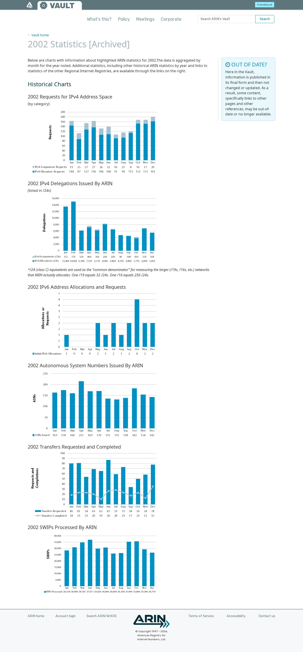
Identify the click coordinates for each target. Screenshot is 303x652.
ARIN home (36, 616)
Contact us (267, 616)
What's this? (99, 19)
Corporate (171, 19)
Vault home (40, 35)
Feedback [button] (265, 4)
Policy (124, 19)
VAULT (62, 5)
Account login (65, 616)
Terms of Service (201, 616)
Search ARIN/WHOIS (102, 616)
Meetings (145, 19)
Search (265, 19)
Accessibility (236, 616)
